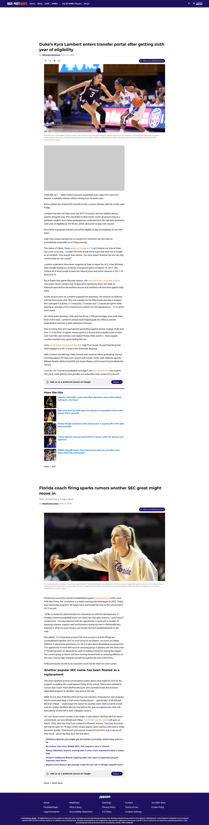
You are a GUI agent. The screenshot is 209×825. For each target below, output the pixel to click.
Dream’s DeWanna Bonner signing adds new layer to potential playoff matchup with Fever (82, 759)
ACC (54, 466)
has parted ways (102, 598)
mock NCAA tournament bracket (65, 345)
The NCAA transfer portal (96, 720)
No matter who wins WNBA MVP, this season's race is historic (77, 746)
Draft (47, 4)
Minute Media (31, 818)
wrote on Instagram (80, 248)
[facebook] (188, 3)
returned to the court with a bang (104, 280)
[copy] (59, 60)
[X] (194, 3)
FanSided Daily (51, 807)
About (86, 4)
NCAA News (57, 783)
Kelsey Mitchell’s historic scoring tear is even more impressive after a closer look (85, 752)
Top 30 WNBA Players (71, 4)
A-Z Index (106, 811)
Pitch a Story (75, 807)
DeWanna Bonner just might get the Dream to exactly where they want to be (84, 740)
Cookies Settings (133, 811)
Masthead (74, 802)
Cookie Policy (157, 807)
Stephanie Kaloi (50, 503)
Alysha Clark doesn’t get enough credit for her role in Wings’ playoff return (85, 765)
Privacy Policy (108, 807)
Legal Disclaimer (52, 811)
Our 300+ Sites (158, 802)
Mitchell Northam (51, 55)
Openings (106, 802)
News (39, 4)
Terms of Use (131, 807)
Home (32, 4)
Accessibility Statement (80, 811)
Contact (129, 802)
